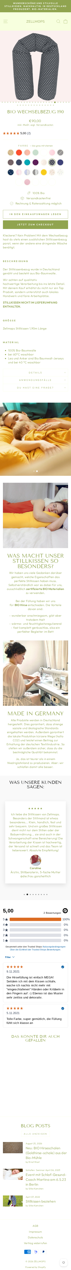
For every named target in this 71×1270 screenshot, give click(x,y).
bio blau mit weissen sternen (60, 162)
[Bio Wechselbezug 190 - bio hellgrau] (5, 1090)
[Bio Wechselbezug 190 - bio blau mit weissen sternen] (9, 1094)
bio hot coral (19, 152)
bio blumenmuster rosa (52, 172)
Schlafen (30, 1170)
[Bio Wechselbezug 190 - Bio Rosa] (21, 1097)
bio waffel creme (35, 182)
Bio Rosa (27, 182)
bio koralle (27, 152)
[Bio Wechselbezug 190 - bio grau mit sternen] (5, 1094)
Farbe (35, 145)
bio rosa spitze (19, 172)
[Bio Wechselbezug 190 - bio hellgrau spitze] (25, 1094)
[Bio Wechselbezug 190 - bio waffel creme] (25, 1097)
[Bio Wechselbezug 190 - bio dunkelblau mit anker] (13, 1094)
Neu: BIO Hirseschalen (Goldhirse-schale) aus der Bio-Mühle (46, 1153)
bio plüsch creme (52, 182)
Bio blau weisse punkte (19, 182)
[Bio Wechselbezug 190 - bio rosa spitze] (17, 1094)
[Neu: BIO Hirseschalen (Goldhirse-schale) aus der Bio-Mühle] (13, 1147)
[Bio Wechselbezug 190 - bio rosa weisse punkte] (25, 1087)
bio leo (10, 152)
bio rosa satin (43, 152)
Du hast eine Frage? (35, 387)
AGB (35, 1225)
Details (35, 372)
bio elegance (27, 162)
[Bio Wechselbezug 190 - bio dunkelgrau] (9, 1090)
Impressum (35, 1231)
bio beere (35, 162)
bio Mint (35, 152)
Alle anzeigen (35, 1134)
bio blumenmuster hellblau (60, 172)
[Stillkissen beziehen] (13, 1201)
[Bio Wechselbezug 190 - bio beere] (21, 1090)
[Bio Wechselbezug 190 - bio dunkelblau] (13, 1090)
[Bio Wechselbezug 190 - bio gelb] (5, 1097)
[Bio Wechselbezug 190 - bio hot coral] (9, 1087)
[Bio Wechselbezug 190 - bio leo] (5, 1087)
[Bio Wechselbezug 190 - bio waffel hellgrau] (13, 1100)
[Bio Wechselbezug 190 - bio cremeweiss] (25, 1090)
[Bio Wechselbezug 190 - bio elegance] (17, 1090)
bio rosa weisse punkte (52, 152)
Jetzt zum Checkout (35, 224)
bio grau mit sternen (52, 162)
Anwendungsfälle (35, 380)
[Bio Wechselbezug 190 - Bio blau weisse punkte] (17, 1097)
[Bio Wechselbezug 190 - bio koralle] (13, 1087)
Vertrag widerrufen (35, 1243)
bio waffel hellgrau (43, 182)
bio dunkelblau (19, 162)
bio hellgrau (60, 152)
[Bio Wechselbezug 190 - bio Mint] (17, 1087)
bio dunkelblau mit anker (10, 172)
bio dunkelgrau (10, 162)
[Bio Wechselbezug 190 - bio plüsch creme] (17, 1100)
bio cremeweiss (43, 162)
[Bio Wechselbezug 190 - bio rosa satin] (21, 1087)
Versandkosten (44, 124)
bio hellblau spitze (27, 172)
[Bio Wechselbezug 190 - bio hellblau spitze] (21, 1094)
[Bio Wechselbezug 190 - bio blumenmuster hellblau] (13, 1097)
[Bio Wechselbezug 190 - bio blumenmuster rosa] (9, 1097)
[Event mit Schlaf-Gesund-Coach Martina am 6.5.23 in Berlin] (13, 1174)
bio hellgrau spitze (35, 172)
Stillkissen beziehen (41, 1201)
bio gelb (43, 172)
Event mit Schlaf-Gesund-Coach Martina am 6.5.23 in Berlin (46, 1179)
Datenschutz (35, 1237)
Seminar (40, 1170)
